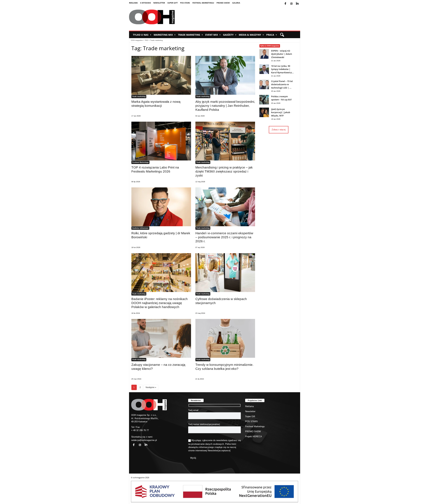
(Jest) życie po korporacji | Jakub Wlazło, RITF (280, 112)
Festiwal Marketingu (203, 3)
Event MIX (213, 34)
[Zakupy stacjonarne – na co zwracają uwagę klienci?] (161, 338)
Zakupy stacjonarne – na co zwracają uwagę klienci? (158, 366)
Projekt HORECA (253, 436)
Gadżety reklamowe (140, 228)
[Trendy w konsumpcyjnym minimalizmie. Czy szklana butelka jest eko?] (225, 338)
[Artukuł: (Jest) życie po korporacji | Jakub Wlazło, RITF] (264, 116)
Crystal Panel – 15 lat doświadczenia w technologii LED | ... (282, 84)
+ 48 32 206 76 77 (140, 430)
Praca (271, 34)
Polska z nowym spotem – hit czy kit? (281, 98)
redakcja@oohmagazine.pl (144, 440)
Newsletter (159, 3)
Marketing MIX (164, 34)
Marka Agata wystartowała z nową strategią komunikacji (155, 103)
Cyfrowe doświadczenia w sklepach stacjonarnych (221, 301)
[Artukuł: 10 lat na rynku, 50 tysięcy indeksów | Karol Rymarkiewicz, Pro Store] (264, 73)
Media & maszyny (251, 34)
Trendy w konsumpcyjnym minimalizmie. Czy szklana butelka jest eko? (224, 366)
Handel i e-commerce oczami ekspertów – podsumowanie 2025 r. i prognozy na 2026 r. (224, 237)
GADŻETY (229, 34)
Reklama (133, 3)
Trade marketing (190, 34)
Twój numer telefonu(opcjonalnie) (204, 424)
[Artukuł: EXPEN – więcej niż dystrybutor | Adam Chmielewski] (264, 58)
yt (299, 1)
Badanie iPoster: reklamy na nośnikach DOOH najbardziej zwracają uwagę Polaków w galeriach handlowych (159, 303)
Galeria (236, 3)
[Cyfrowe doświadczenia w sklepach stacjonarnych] (225, 272)
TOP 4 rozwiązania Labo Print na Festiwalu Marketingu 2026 (155, 169)
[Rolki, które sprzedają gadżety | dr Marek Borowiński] (161, 206)
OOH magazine (137, 40)
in (143, 442)
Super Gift (172, 3)
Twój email (193, 410)
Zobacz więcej (279, 129)
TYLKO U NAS (142, 34)
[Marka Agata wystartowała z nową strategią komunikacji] (161, 75)
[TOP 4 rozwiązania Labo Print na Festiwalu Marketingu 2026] (161, 141)
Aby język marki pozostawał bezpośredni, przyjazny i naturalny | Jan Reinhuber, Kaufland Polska (225, 105)
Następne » (151, 387)
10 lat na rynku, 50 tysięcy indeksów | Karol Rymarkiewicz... (282, 69)
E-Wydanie (145, 3)
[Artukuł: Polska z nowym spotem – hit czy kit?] (264, 103)
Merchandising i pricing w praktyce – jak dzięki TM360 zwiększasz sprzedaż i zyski (224, 171)
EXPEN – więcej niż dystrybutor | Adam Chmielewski (281, 54)
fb (131, 442)
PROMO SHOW (223, 3)
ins (293, 1)
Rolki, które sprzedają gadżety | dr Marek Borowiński (160, 235)
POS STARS (185, 3)
